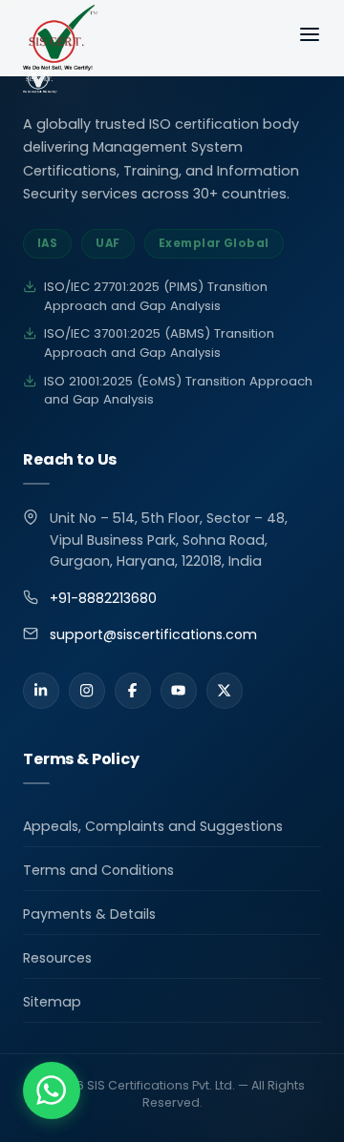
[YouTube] (179, 691)
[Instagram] (87, 691)
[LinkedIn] (41, 691)
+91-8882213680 (103, 598)
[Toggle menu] (309, 37)
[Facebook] (133, 691)
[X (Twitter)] (224, 691)
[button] (51, 1090)
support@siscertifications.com (153, 634)
